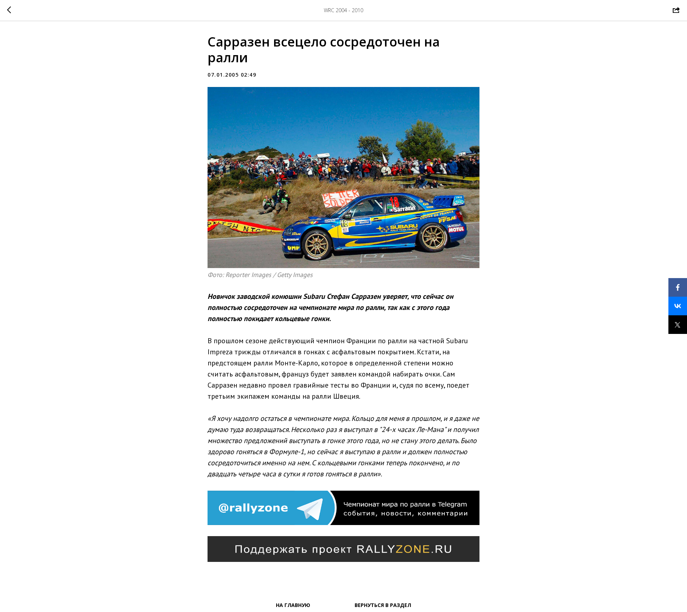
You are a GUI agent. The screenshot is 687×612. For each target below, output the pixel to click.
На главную (293, 605)
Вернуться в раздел (383, 605)
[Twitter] (677, 324)
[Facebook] (677, 287)
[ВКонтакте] (677, 306)
